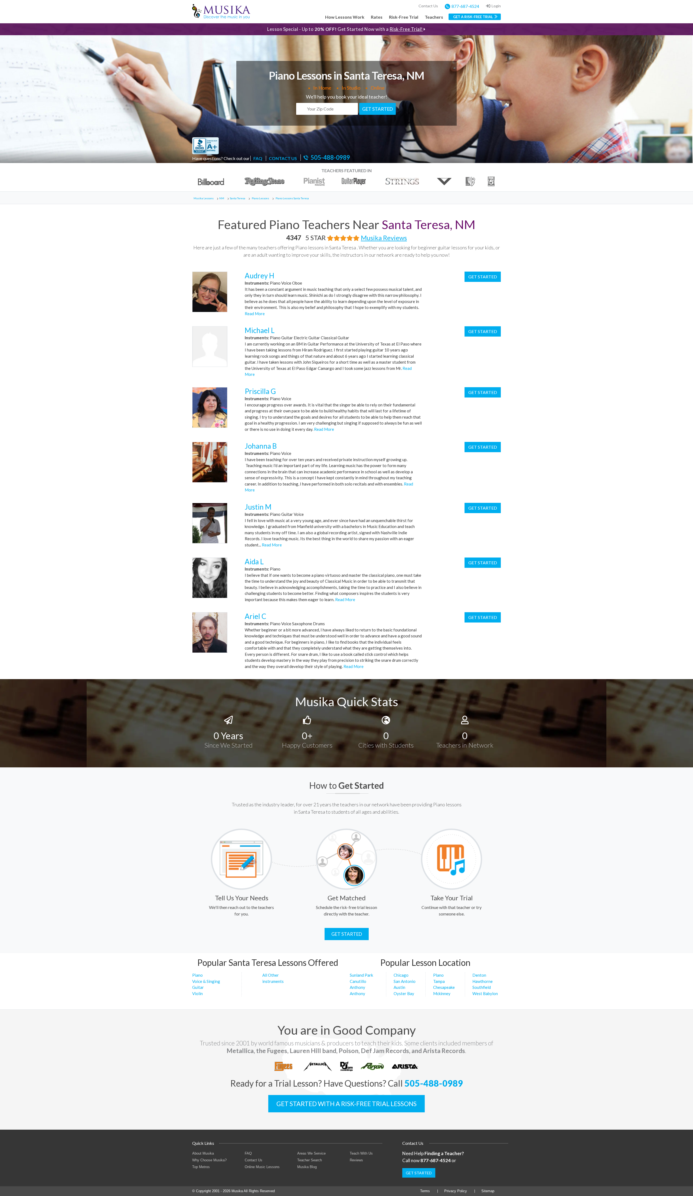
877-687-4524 (465, 6)
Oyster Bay (404, 993)
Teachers (434, 16)
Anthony (357, 987)
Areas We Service (311, 1153)
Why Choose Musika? (209, 1160)
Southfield (481, 987)
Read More (255, 313)
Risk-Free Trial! (406, 29)
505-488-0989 (330, 157)
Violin (197, 993)
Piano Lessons (260, 198)
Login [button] (496, 6)
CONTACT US (283, 158)
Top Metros (201, 1167)
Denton (479, 975)
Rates (377, 16)
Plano (438, 975)
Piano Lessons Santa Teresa (292, 198)
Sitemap (487, 1191)
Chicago (401, 975)
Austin (399, 987)
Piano (197, 975)
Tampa (439, 981)
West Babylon (485, 993)
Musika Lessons (204, 198)
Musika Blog (307, 1167)
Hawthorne (482, 981)
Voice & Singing (206, 981)
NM (221, 198)
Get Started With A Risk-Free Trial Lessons (346, 1103)
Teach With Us (361, 1153)
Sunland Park (361, 975)
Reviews (356, 1160)
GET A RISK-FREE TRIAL (473, 17)
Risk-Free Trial (403, 16)
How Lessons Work (344, 16)
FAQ (257, 158)
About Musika (203, 1153)
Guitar (198, 987)
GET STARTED (377, 109)
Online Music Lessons (262, 1167)
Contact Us (428, 6)
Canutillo (358, 981)
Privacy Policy (455, 1191)
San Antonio (405, 981)
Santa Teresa (237, 198)
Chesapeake (444, 987)
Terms (425, 1191)
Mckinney (441, 993)
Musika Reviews (384, 238)
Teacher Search (309, 1160)
